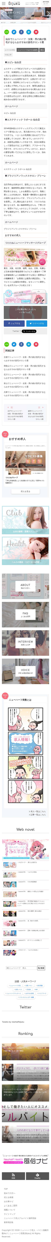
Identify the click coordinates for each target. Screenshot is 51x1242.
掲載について (9, 1210)
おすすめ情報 (10, 50)
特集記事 (8, 55)
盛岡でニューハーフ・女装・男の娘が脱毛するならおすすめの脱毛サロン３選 (35, 415)
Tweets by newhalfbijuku (13, 1022)
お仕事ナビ (8, 1201)
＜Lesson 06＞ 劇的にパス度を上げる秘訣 (30, 891)
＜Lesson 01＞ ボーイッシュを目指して (29, 940)
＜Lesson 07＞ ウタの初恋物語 (27, 882)
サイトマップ (9, 1214)
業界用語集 (8, 1222)
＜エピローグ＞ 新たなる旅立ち (27, 862)
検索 (42, 968)
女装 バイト (29, 985)
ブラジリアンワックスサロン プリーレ (20, 229)
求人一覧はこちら (38, 811)
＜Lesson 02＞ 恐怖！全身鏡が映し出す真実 (31, 930)
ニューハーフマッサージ (14, 993)
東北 (42, 50)
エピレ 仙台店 (10, 113)
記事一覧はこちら (38, 814)
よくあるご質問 (10, 1205)
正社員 (29, 989)
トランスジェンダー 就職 (26, 997)
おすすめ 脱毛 (30, 993)
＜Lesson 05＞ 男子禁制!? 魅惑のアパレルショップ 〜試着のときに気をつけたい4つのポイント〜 (31, 903)
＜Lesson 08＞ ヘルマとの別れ (27, 872)
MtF (36, 989)
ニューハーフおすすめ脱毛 (28, 50)
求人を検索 (8, 1197)
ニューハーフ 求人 (15, 985)
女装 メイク (18, 989)
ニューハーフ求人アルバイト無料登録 (20, 1218)
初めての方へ (9, 1193)
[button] (25, 18)
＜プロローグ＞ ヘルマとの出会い (27, 950)
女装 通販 (40, 985)
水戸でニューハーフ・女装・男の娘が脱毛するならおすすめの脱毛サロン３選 (15, 415)
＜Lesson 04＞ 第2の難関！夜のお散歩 (29, 911)
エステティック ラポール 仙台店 (18, 169)
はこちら (46, 2)
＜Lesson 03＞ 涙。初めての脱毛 (27, 921)
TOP (4, 22)
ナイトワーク (42, 993)
